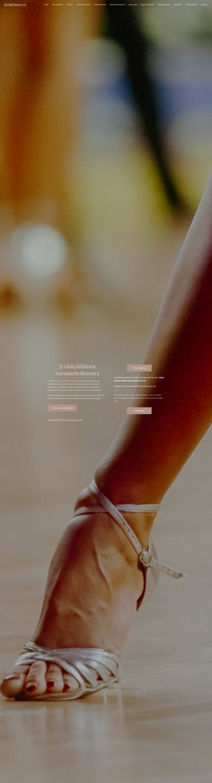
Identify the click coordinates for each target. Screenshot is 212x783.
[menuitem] (47, 4)
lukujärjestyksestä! (122, 389)
